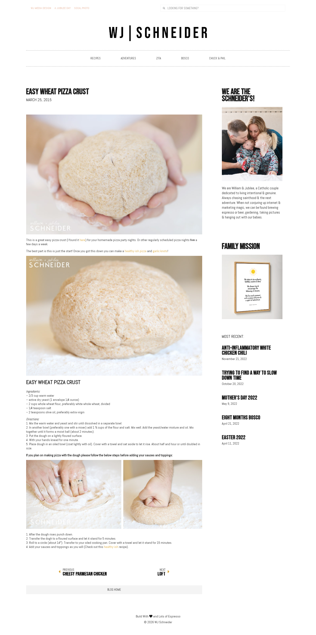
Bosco (185, 58)
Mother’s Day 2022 (239, 397)
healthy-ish (111, 547)
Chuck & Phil (217, 58)
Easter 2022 (233, 437)
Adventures (128, 58)
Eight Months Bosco (241, 417)
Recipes (95, 58)
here (82, 240)
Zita (158, 58)
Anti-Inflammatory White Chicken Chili (246, 350)
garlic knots (159, 251)
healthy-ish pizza (135, 251)
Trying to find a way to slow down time (249, 375)
